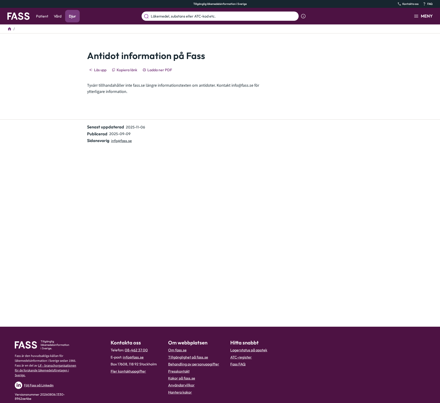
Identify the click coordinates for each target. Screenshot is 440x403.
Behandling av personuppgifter (193, 364)
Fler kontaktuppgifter (128, 371)
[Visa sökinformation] (303, 16)
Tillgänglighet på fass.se (188, 357)
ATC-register (241, 357)
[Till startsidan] (9, 29)
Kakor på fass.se (181, 378)
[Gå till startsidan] (18, 16)
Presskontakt (179, 371)
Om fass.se (177, 350)
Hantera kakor (180, 392)
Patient (42, 16)
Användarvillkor (181, 385)
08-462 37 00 (136, 350)
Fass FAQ (238, 364)
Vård (57, 16)
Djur (72, 16)
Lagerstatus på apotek (248, 350)
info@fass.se (242, 85)
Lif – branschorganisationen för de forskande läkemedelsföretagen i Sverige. (45, 370)
